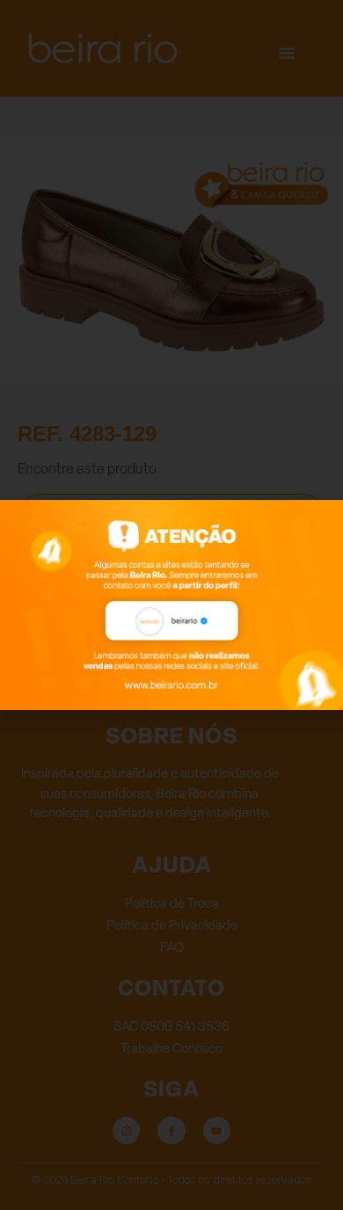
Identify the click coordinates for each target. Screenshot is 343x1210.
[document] (171, 605)
